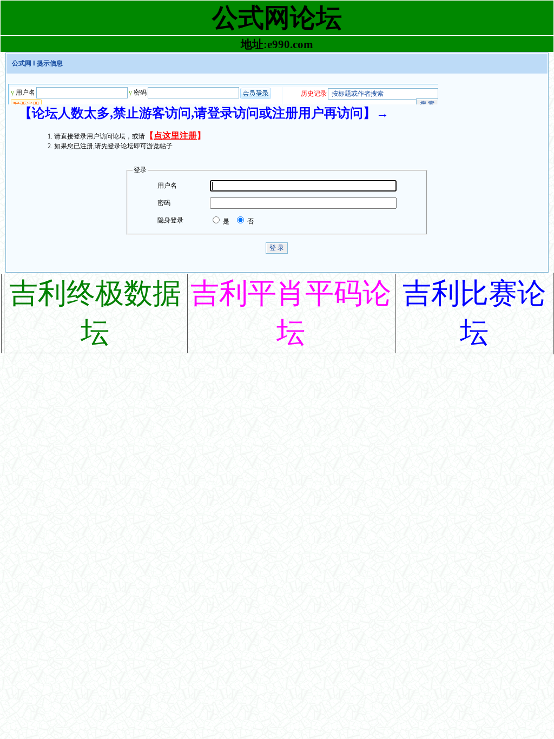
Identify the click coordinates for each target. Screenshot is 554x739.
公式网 (21, 63)
